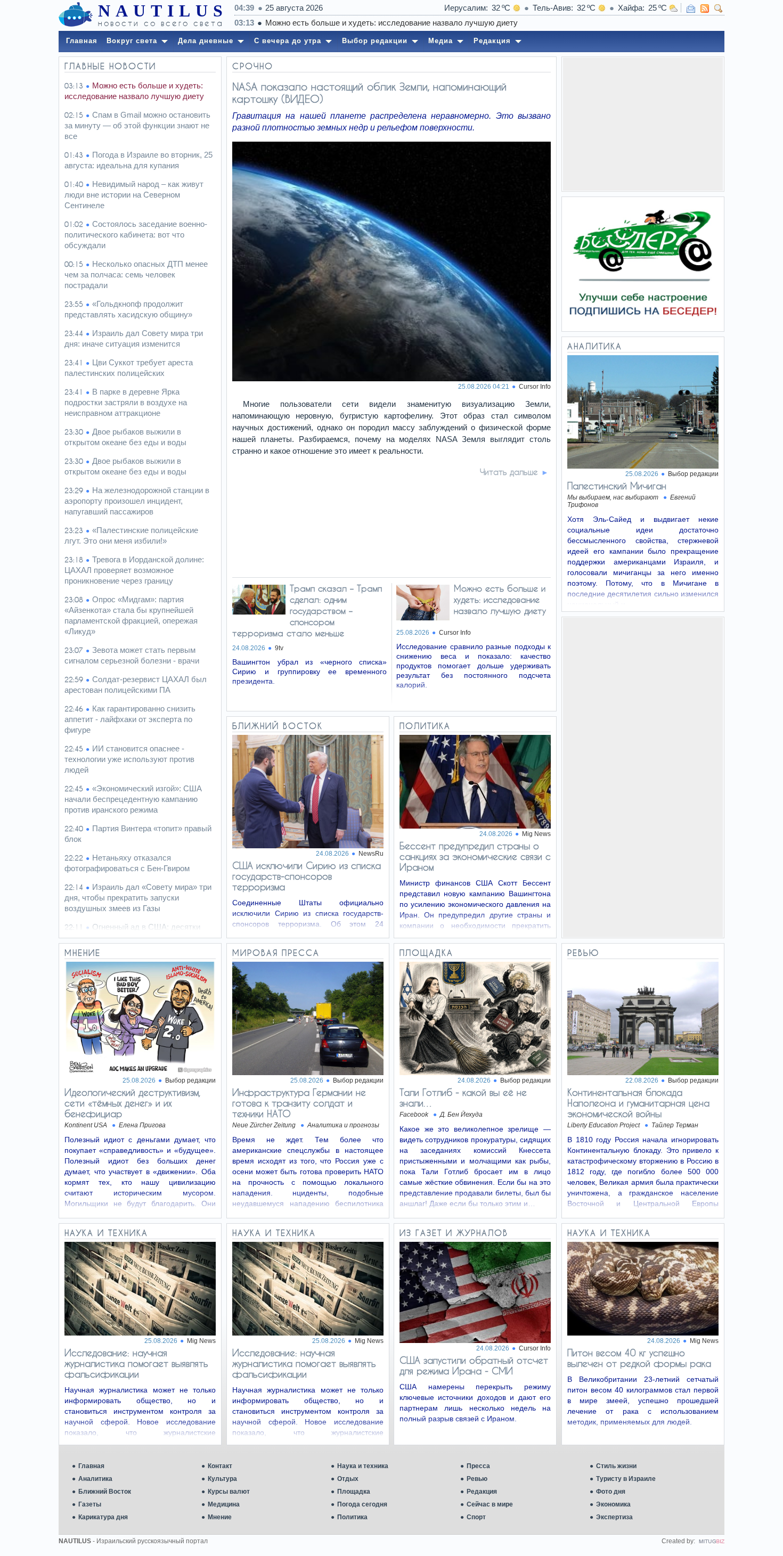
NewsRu (371, 853)
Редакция (482, 1491)
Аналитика (95, 1479)
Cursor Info (535, 386)
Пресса (478, 1466)
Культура (222, 1479)
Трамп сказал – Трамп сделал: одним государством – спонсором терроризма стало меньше (307, 610)
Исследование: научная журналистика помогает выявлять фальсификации (136, 1363)
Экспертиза (614, 1517)
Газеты (89, 1504)
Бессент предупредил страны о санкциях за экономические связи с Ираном (475, 856)
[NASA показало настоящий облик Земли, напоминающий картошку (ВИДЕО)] (392, 378)
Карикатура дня (103, 1517)
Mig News (536, 834)
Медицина (224, 1504)
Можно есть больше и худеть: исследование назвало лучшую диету (391, 22)
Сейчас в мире (490, 1504)
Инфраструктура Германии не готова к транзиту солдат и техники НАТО (299, 1103)
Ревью (477, 1479)
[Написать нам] (691, 8)
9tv (279, 648)
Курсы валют (229, 1491)
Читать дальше (509, 472)
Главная (91, 1466)
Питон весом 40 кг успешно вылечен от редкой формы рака (639, 1358)
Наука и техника (362, 1466)
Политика (352, 1517)
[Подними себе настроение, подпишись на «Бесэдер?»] (643, 264)
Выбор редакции (693, 474)
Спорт (476, 1517)
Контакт (220, 1466)
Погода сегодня (362, 1504)
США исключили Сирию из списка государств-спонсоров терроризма (306, 876)
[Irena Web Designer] (711, 1541)
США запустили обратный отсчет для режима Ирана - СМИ (473, 1365)
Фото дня (610, 1491)
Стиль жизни (616, 1466)
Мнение (220, 1517)
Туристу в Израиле (626, 1479)
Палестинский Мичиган (616, 485)
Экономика (613, 1504)
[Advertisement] (643, 124)
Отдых (347, 1479)
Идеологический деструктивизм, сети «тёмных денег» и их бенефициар (132, 1103)
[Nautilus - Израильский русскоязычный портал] (76, 15)
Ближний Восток (104, 1491)
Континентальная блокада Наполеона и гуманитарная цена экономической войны (638, 1103)
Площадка (353, 1491)
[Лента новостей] (704, 8)
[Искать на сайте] (718, 8)
